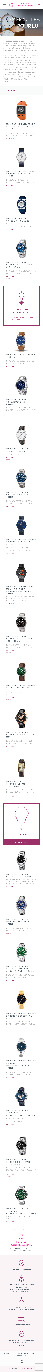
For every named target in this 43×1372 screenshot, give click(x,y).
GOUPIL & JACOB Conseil (25, 1369)
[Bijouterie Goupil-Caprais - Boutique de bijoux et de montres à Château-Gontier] (21, 4)
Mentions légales (21, 1358)
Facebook (21, 1356)
